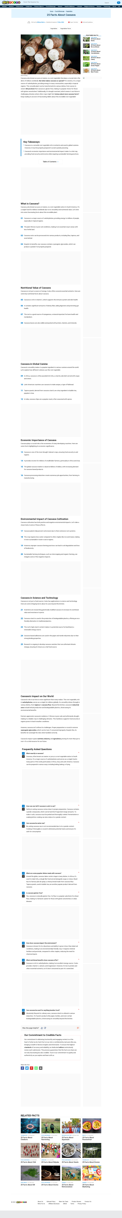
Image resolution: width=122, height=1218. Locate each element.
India (27, 399)
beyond (53, 604)
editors (61, 1047)
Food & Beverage (50, 6)
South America (72, 207)
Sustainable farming (31, 554)
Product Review (76, 1201)
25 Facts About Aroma (49, 1185)
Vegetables (69, 11)
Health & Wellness (70, 6)
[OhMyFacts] (12, 2)
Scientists (27, 610)
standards (28, 1047)
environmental (60, 522)
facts (37, 212)
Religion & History (89, 6)
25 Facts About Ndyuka (50, 1162)
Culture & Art (19, 6)
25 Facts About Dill (28, 1185)
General (60, 6)
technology (73, 601)
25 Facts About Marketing (88, 1186)
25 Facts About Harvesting (47, 1138)
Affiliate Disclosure (54, 1203)
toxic (48, 730)
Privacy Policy (82, 1203)
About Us (40, 1201)
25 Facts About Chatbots (26, 1138)
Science (99, 6)
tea (75, 390)
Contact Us (88, 1201)
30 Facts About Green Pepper (95, 64)
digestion (63, 306)
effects (42, 525)
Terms (72, 1203)
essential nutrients (67, 291)
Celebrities (29, 6)
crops (56, 452)
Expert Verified (74, 22)
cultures (41, 370)
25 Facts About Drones (91, 1162)
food (28, 209)
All (119, 6)
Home (51, 11)
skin (71, 300)
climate (73, 644)
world (77, 367)
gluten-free (49, 89)
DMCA (65, 1203)
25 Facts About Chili (28, 1162)
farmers (57, 461)
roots (32, 235)
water (41, 537)
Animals (4, 6)
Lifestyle (79, 6)
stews (29, 378)
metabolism (28, 317)
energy (33, 630)
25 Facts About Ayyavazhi (67, 1138)
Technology (107, 6)
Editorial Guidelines (88, 22)
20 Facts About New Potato (95, 71)
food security (74, 719)
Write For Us (41, 1203)
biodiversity (29, 548)
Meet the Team (63, 1201)
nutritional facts (33, 294)
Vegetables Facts (65, 28)
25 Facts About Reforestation (67, 1186)
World (114, 6)
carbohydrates (49, 218)
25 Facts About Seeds (70, 1162)
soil (42, 227)
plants (32, 531)
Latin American (29, 384)
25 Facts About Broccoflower (95, 46)
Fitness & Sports (39, 6)
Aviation (11, 6)
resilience (44, 716)
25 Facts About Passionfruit (88, 1138)
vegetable (72, 97)
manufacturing (29, 478)
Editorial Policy (51, 1201)
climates (32, 94)
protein (58, 323)
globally (55, 702)
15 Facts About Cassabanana (95, 52)
